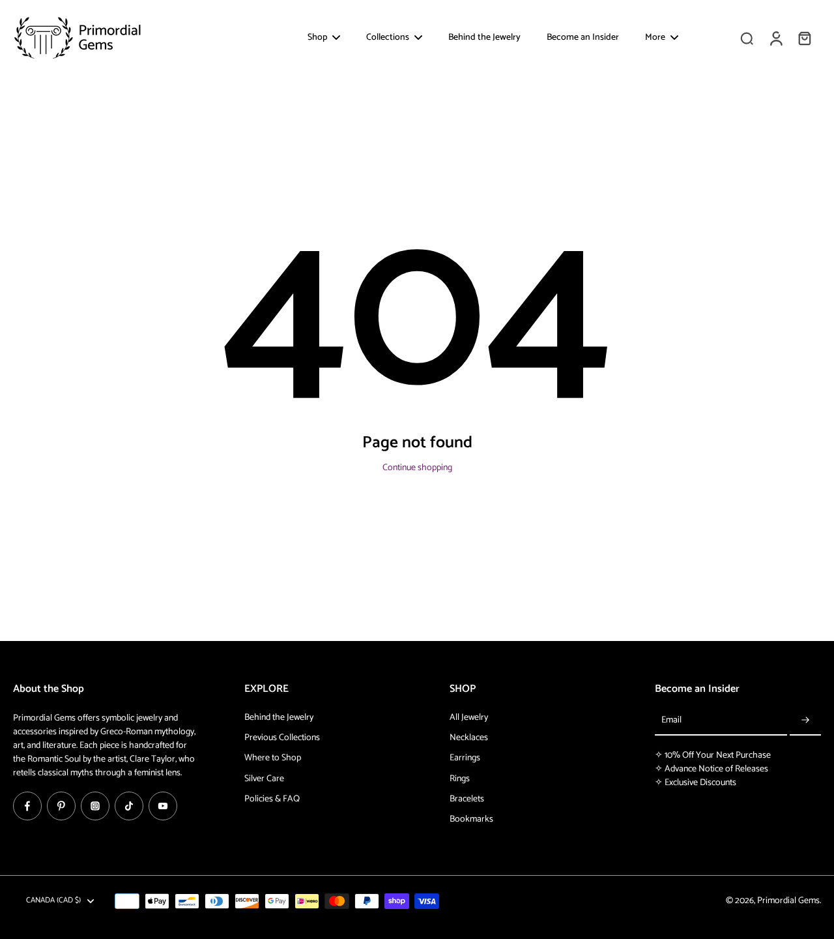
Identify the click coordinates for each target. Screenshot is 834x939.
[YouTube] (163, 806)
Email (671, 721)
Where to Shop (272, 758)
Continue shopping (417, 467)
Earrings (465, 758)
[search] (746, 38)
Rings (460, 779)
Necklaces (469, 738)
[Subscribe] (805, 721)
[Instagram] (95, 806)
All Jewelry (469, 717)
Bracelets (467, 799)
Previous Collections (282, 738)
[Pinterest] (61, 806)
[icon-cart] (804, 38)
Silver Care (264, 779)
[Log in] (775, 37)
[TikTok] (129, 806)
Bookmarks (471, 819)
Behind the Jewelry (278, 717)
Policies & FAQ (272, 799)
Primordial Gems (788, 900)
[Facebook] (27, 806)
